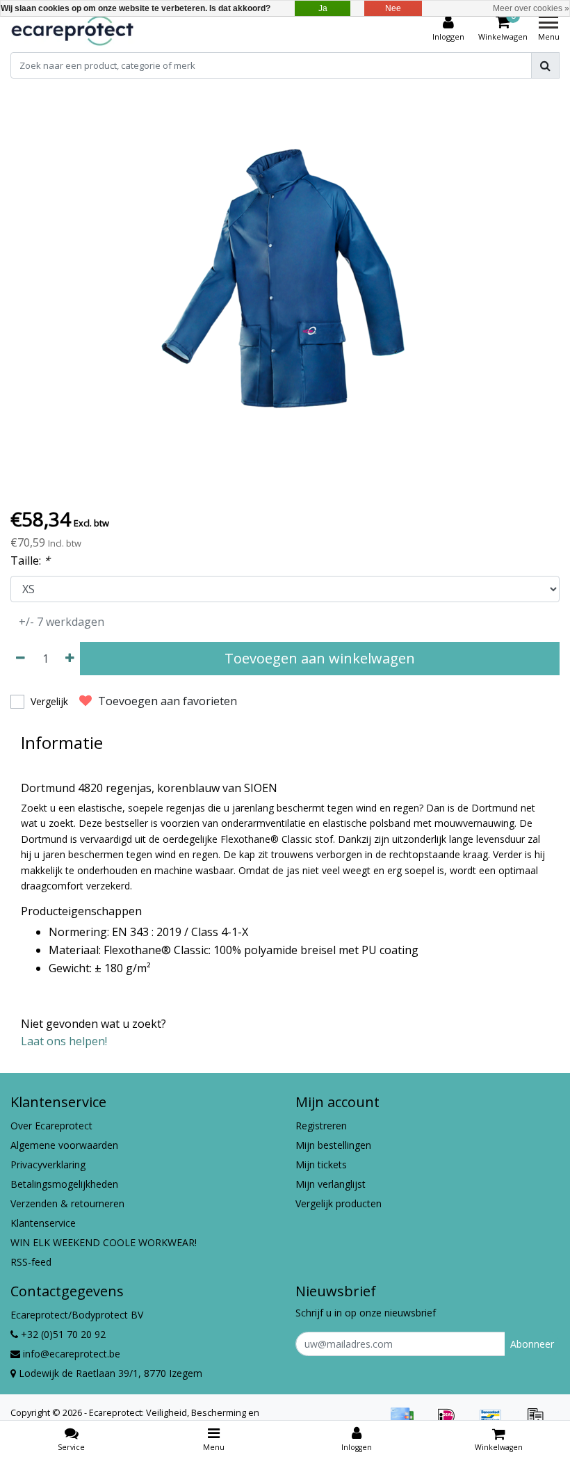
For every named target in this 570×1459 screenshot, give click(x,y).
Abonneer (532, 1344)
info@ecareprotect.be (71, 1353)
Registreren (321, 1125)
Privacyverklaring (48, 1164)
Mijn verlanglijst (330, 1184)
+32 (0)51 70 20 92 (62, 1334)
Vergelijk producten (338, 1203)
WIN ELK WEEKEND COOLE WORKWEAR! (103, 1242)
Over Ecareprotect (51, 1125)
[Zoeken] (545, 65)
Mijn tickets (321, 1164)
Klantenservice (43, 1223)
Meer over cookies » (531, 8)
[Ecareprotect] (73, 28)
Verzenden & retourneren (67, 1203)
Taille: (30, 560)
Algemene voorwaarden (64, 1145)
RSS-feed (30, 1261)
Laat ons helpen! (64, 1041)
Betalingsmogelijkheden (64, 1184)
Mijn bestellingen (333, 1145)
